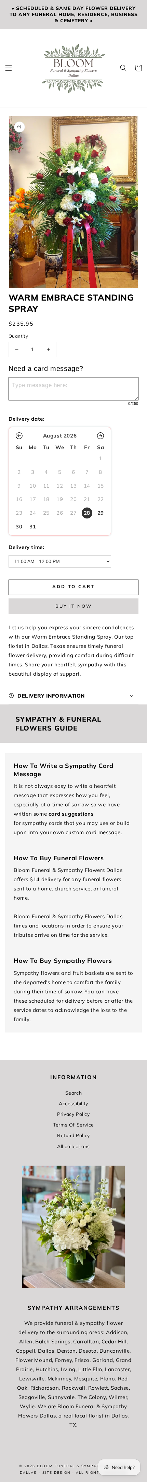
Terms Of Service (73, 1125)
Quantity (18, 336)
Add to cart (73, 586)
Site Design (56, 1472)
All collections (73, 1146)
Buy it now (73, 606)
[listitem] (87, 513)
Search (73, 1093)
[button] (8, 67)
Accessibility (73, 1103)
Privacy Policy (73, 1114)
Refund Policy (73, 1135)
